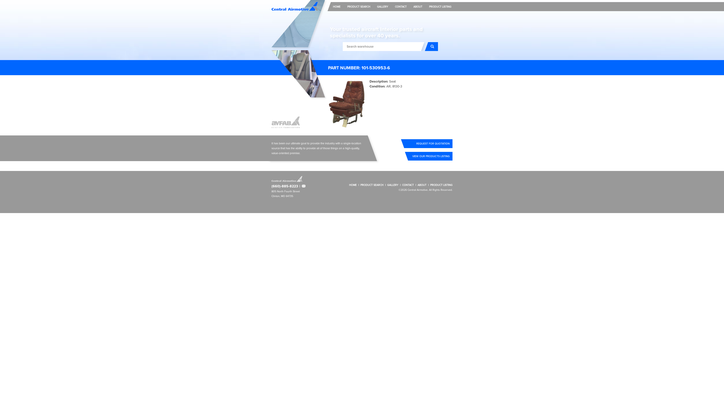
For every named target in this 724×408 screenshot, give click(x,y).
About (417, 6)
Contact (401, 6)
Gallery (382, 6)
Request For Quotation (433, 143)
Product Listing (440, 6)
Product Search (358, 6)
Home (337, 6)
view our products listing (431, 156)
